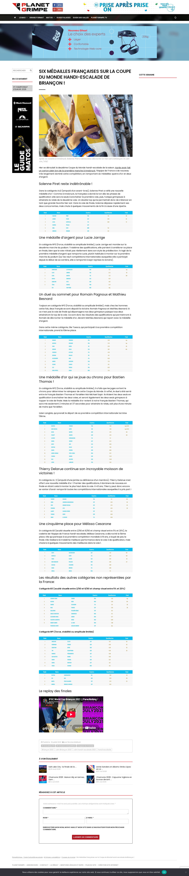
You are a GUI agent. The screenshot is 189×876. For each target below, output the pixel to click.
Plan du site (90, 865)
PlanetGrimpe (18, 865)
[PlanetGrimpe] (30, 7)
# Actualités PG (48, 746)
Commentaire (50, 808)
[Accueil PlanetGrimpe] (15, 17)
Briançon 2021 (47, 750)
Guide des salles (81, 17)
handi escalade (104, 750)
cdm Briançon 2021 (63, 750)
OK (164, 872)
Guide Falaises (64, 17)
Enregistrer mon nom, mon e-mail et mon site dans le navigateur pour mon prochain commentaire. (83, 828)
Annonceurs (32, 865)
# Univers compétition (66, 746)
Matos (49, 17)
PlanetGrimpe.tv (99, 17)
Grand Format (36, 17)
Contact (44, 865)
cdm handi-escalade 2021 (85, 750)
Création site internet (108, 865)
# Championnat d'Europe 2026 (20, 88)
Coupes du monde (85, 746)
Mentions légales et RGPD (71, 865)
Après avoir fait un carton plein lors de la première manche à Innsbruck (84, 169)
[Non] (185, 872)
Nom (45, 818)
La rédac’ (54, 865)
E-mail (90, 818)
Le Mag (22, 17)
